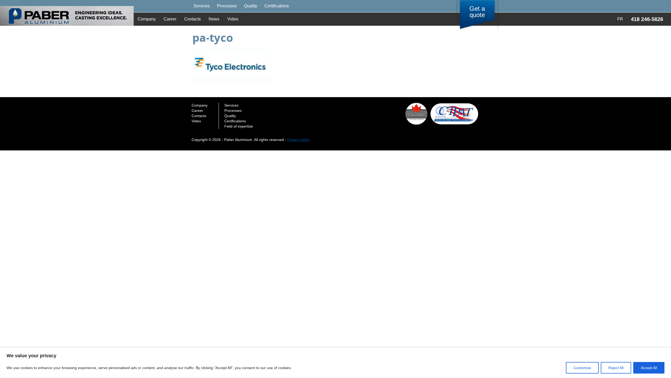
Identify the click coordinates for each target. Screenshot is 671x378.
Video (232, 19)
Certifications (276, 6)
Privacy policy (298, 140)
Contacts (192, 19)
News (214, 19)
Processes (227, 6)
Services (201, 6)
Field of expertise (238, 126)
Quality (250, 6)
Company (147, 19)
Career (170, 19)
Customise (582, 368)
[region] (335, 363)
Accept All (649, 368)
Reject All (616, 368)
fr (620, 19)
